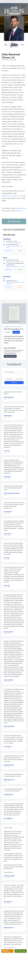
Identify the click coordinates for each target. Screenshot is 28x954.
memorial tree (21, 208)
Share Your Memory (10, 356)
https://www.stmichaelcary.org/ (12, 196)
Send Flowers (19, 287)
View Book (7, 332)
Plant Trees (19, 250)
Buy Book (16, 332)
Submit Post (14, 382)
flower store (19, 211)
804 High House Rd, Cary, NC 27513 (15, 266)
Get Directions (8, 250)
